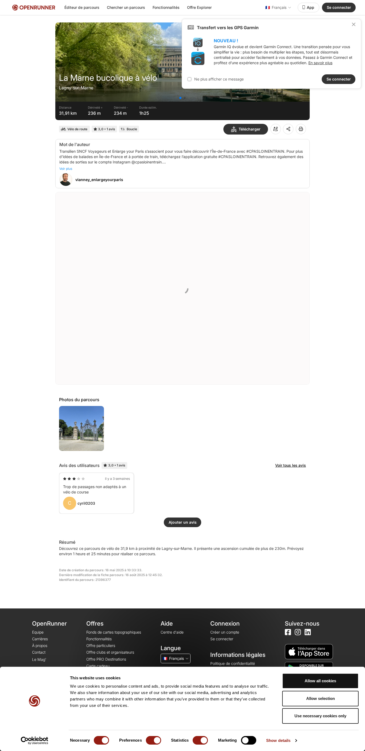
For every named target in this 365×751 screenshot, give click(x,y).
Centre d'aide (172, 632)
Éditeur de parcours (81, 7)
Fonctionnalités (166, 7)
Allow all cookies (320, 681)
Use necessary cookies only (320, 716)
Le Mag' (39, 659)
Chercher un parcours (126, 7)
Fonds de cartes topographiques (113, 632)
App (310, 7)
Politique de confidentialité (232, 663)
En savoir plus (320, 62)
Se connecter (339, 7)
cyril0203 (86, 503)
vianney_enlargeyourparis (99, 179)
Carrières (40, 639)
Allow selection (320, 698)
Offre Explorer (199, 7)
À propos (39, 645)
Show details (278, 740)
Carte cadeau (98, 666)
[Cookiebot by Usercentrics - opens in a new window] (34, 741)
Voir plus (65, 169)
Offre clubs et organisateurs (110, 652)
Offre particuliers (100, 645)
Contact (38, 652)
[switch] (153, 740)
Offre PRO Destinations (106, 659)
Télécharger (250, 129)
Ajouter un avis (183, 522)
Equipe (38, 632)
